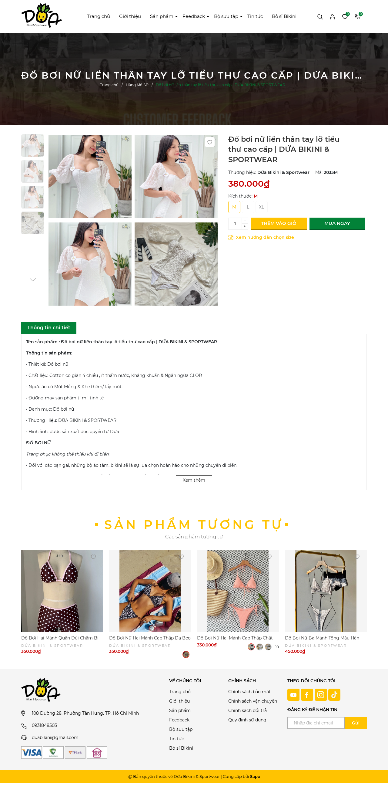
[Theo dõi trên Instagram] (321, 694)
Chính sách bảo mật (249, 691)
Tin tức (255, 16)
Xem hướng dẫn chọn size (264, 237)
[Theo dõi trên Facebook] (308, 694)
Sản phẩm (161, 16)
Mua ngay (337, 223)
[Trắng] (259, 646)
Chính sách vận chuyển (252, 701)
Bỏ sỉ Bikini (284, 16)
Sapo (255, 776)
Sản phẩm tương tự (194, 524)
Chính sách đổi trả (247, 710)
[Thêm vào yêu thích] (210, 142)
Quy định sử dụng (247, 720)
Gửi (356, 723)
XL (261, 207)
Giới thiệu (130, 16)
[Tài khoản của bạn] (332, 16)
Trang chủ (98, 16)
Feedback (193, 16)
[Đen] (251, 646)
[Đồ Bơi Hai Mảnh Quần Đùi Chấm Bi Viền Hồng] (62, 591)
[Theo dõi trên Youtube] (294, 694)
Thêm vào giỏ (278, 223)
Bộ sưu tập (226, 16)
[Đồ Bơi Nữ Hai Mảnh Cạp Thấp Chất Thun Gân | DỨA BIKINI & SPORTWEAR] (238, 591)
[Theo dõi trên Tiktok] (334, 694)
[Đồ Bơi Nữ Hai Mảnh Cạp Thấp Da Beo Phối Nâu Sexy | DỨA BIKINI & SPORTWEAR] (150, 591)
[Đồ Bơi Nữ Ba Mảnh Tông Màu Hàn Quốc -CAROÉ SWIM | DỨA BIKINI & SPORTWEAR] (326, 591)
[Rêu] (268, 646)
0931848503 (44, 725)
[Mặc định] (185, 654)
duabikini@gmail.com (55, 737)
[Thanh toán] (31, 752)
